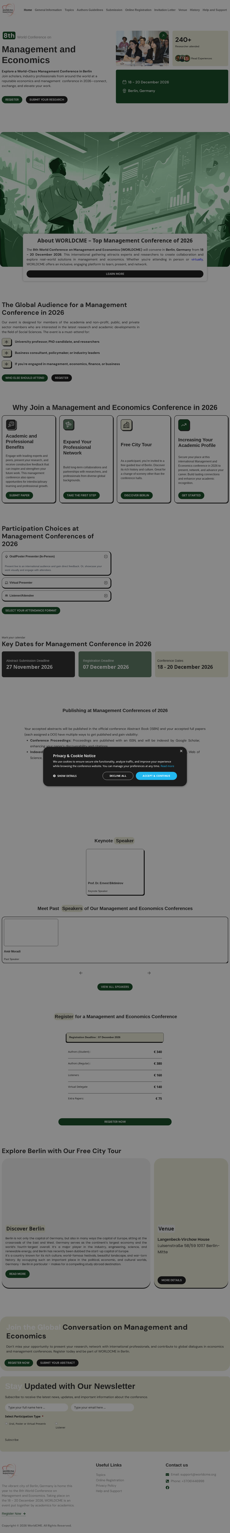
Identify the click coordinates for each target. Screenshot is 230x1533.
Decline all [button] (118, 775)
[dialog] (115, 766)
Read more (167, 766)
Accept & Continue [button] (156, 775)
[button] (65, 776)
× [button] (181, 751)
